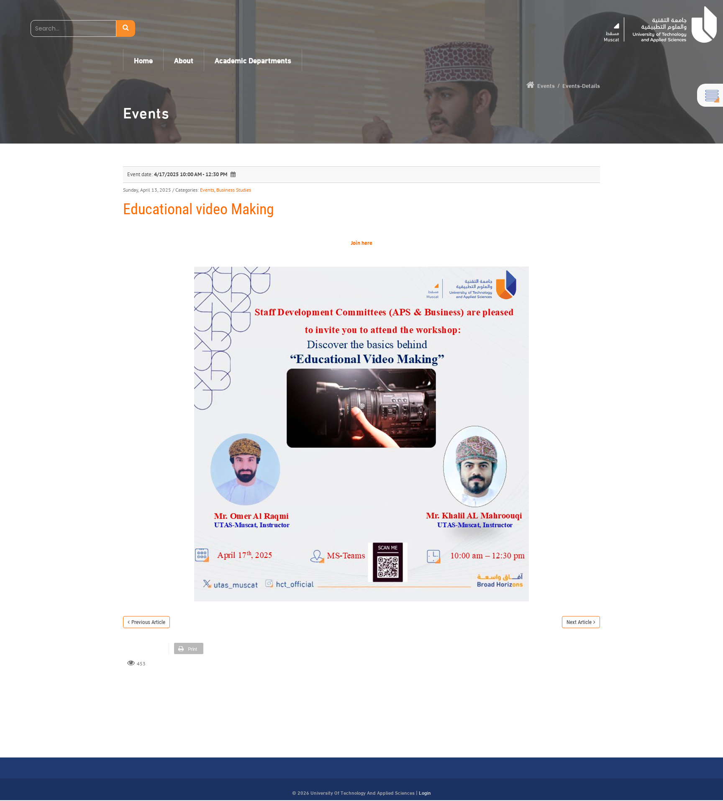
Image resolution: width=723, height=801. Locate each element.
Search (125, 28)
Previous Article (148, 622)
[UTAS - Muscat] (660, 24)
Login (425, 792)
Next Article (579, 622)
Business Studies (233, 190)
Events (207, 190)
